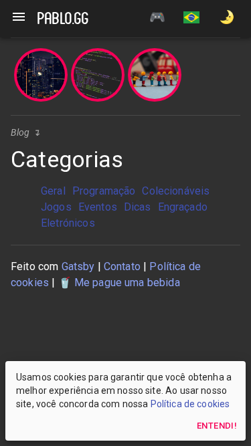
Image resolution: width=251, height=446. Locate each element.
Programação (104, 191)
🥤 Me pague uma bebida (119, 282)
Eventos (97, 207)
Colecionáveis (176, 191)
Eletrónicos (68, 223)
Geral (53, 191)
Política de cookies (190, 404)
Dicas (137, 207)
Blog (20, 132)
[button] (191, 18)
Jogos (56, 207)
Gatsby (78, 266)
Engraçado (182, 207)
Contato (122, 266)
